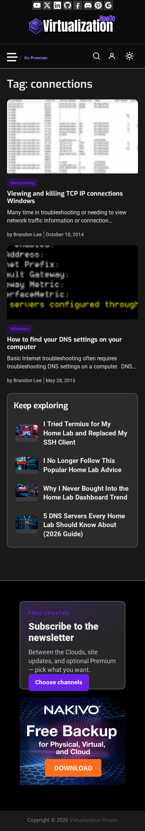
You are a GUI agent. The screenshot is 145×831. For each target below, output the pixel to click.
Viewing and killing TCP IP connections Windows (65, 197)
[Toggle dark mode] (129, 56)
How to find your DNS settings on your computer (64, 343)
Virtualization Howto (93, 820)
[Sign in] (112, 56)
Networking (23, 182)
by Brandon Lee (24, 234)
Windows (20, 328)
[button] (96, 56)
